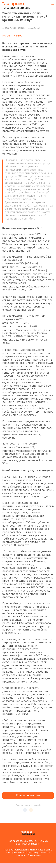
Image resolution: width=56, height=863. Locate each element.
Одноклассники (31, 810)
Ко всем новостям (28, 795)
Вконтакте (25, 810)
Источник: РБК (12, 35)
